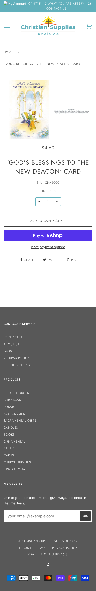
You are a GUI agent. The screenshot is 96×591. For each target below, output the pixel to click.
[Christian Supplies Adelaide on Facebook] (48, 566)
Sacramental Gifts (20, 420)
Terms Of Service (33, 548)
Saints (9, 448)
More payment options (48, 247)
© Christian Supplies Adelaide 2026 (48, 541)
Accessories (14, 414)
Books (9, 434)
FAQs (8, 351)
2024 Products (16, 393)
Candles (11, 427)
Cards (9, 455)
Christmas (12, 400)
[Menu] (7, 26)
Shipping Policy (17, 365)
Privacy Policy (64, 548)
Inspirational (15, 469)
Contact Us (14, 337)
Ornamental (14, 441)
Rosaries (11, 407)
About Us (11, 344)
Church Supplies (17, 462)
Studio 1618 (58, 554)
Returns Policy (16, 358)
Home (8, 52)
